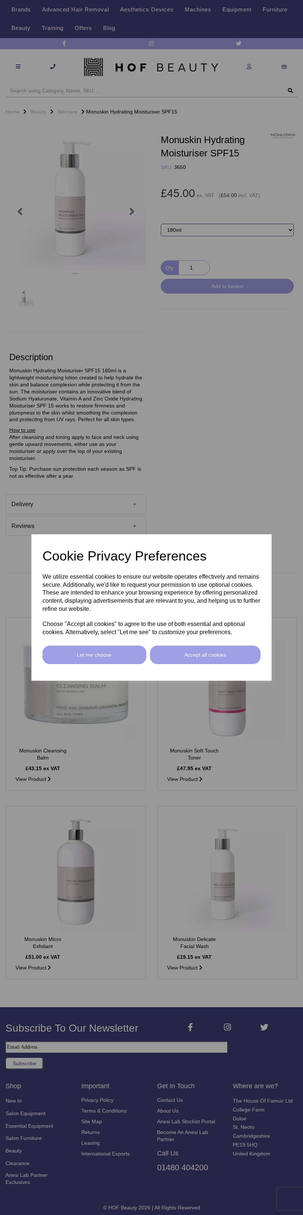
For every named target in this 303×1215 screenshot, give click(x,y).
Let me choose (94, 655)
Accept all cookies (205, 655)
